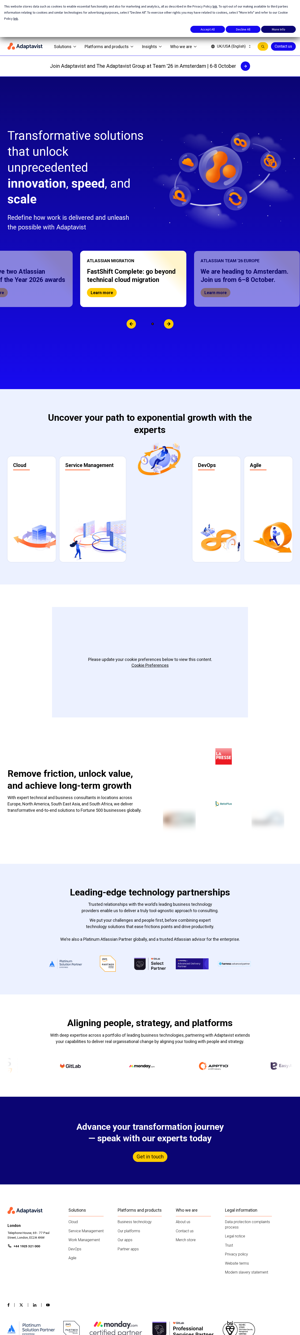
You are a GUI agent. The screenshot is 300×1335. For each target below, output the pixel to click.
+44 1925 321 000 (27, 1246)
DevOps (74, 1249)
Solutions (62, 46)
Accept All (208, 29)
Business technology (135, 1222)
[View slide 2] (152, 324)
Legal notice (235, 1236)
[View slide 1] (147, 324)
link (215, 6)
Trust (229, 1245)
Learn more (232, 292)
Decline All (243, 29)
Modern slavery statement (246, 1272)
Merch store (186, 1240)
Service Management (86, 1231)
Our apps (125, 1240)
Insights (149, 46)
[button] (150, 279)
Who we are (181, 46)
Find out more (121, 292)
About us (183, 1222)
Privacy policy (236, 1254)
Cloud (73, 1222)
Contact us (283, 46)
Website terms (237, 1263)
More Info (278, 29)
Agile (72, 1258)
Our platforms (129, 1231)
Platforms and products (107, 46)
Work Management (84, 1240)
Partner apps (128, 1249)
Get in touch (150, 1157)
